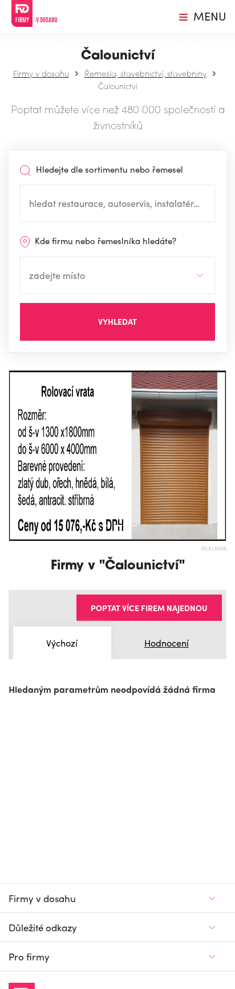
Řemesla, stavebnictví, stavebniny (145, 73)
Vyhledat (117, 321)
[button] (14, 455)
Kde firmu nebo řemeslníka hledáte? (104, 240)
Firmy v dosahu (41, 73)
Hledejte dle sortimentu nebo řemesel (108, 169)
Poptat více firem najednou (149, 607)
